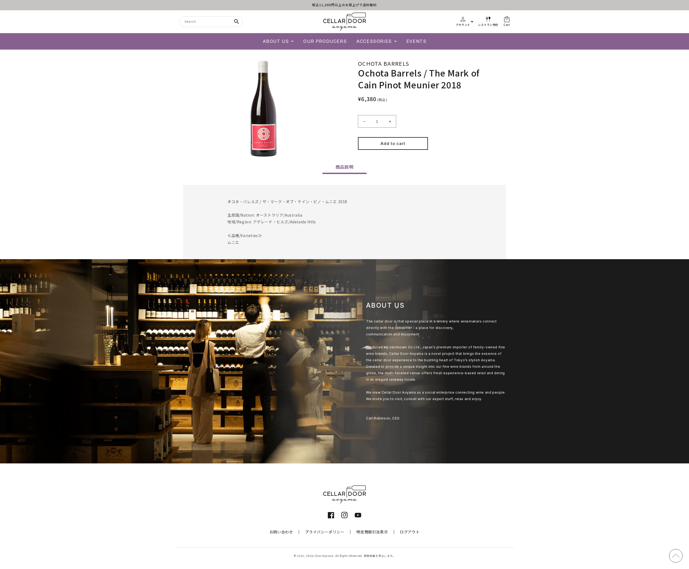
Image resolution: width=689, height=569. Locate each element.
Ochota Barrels (383, 63)
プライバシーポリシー (324, 532)
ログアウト (410, 532)
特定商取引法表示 (372, 532)
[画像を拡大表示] (263, 108)
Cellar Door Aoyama (320, 556)
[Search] (236, 21)
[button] (278, 41)
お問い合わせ (281, 532)
